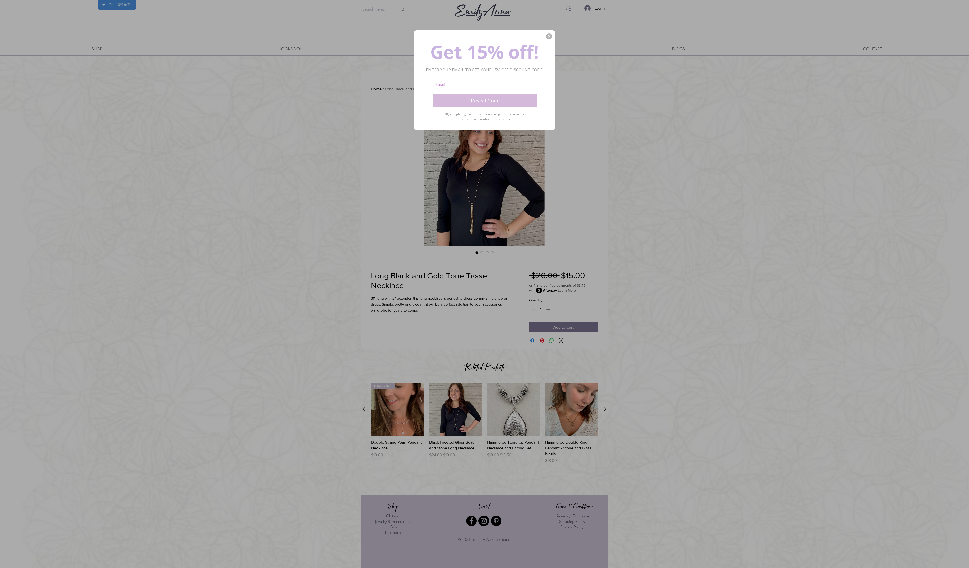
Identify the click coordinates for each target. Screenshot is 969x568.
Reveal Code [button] (485, 100)
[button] (549, 36)
